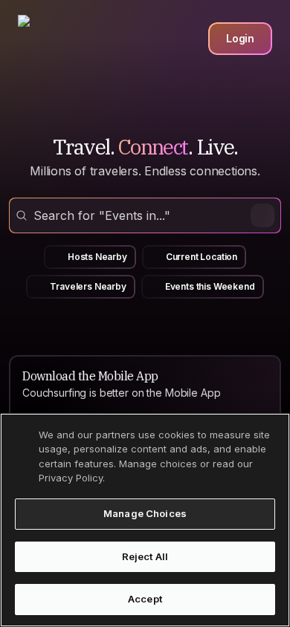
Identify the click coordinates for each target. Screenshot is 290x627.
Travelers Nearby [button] (88, 286)
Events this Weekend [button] (210, 286)
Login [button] (240, 38)
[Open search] (145, 215)
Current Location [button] (201, 256)
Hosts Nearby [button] (97, 256)
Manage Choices (145, 513)
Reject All (145, 556)
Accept (145, 599)
